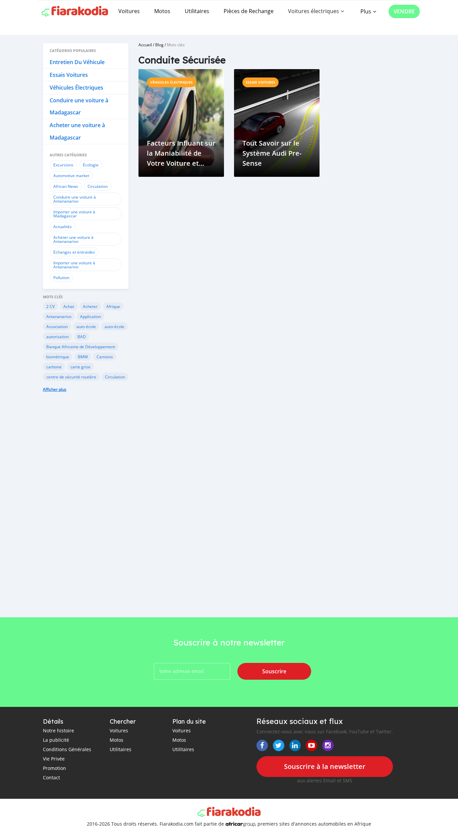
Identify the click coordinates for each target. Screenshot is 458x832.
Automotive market (71, 175)
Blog (159, 44)
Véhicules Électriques (76, 87)
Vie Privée (54, 759)
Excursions (63, 164)
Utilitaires (197, 11)
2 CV (50, 306)
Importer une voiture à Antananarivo (74, 264)
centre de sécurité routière (71, 376)
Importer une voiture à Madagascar (74, 213)
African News (65, 186)
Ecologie (91, 164)
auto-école (114, 326)
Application (90, 316)
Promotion (54, 768)
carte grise (80, 366)
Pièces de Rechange (249, 11)
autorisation (57, 336)
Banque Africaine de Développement (80, 346)
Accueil (145, 44)
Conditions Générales (67, 749)
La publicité (56, 740)
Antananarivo (58, 316)
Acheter (90, 306)
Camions (105, 356)
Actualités (62, 226)
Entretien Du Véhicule (77, 62)
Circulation (98, 186)
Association (57, 326)
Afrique (113, 306)
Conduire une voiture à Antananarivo (74, 199)
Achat (68, 306)
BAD (81, 336)
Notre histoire (58, 730)
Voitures (129, 11)
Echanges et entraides (74, 252)
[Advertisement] (85, 509)
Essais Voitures (69, 75)
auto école (86, 326)
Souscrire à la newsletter (324, 766)
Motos (162, 11)
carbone (54, 366)
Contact (51, 777)
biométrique (57, 356)
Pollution (61, 277)
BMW (83, 356)
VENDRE (404, 11)
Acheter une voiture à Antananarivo (73, 239)
